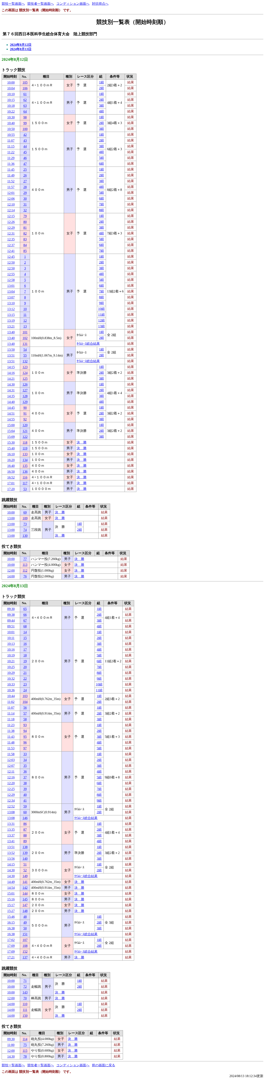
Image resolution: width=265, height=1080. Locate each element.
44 (25, 146)
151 (25, 934)
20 (25, 667)
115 (25, 1050)
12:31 (11, 233)
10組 (101, 308)
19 (25, 661)
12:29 (11, 227)
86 (25, 824)
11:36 (10, 164)
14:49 (11, 882)
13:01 (11, 285)
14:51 (11, 413)
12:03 (11, 760)
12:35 (11, 239)
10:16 (11, 649)
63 (25, 105)
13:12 (11, 309)
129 (25, 402)
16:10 (11, 454)
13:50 (11, 349)
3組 (101, 105)
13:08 (11, 812)
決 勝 (82, 442)
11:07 (10, 140)
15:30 (11, 442)
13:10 (11, 303)
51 (25, 864)
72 (25, 986)
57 (25, 713)
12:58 (11, 280)
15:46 (11, 916)
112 (25, 570)
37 (25, 777)
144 (25, 893)
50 (25, 928)
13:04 (11, 291)
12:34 (11, 800)
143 (25, 992)
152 (25, 951)
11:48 (10, 742)
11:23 (10, 725)
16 (25, 643)
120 (25, 425)
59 (25, 806)
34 (25, 760)
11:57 (10, 187)
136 (25, 471)
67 (25, 620)
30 (25, 198)
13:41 (11, 841)
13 (25, 326)
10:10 (11, 94)
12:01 (11, 193)
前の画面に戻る (103, 1065)
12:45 (11, 256)
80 (25, 222)
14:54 (11, 887)
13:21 (11, 326)
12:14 (11, 210)
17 (25, 649)
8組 (101, 210)
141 (25, 882)
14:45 (11, 407)
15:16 (11, 899)
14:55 (11, 419)
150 (25, 1015)
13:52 (11, 853)
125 (25, 378)
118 (25, 442)
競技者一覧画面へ (40, 3)
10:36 (11, 690)
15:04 (11, 431)
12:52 (11, 806)
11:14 (10, 713)
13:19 (11, 320)
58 (25, 719)
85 (25, 251)
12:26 (11, 222)
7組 (101, 204)
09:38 (11, 614)
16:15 (11, 922)
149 (25, 876)
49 (25, 922)
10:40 (11, 123)
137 (25, 957)
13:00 (11, 518)
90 (25, 407)
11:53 (10, 748)
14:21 (11, 378)
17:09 (11, 945)
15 (25, 638)
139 (25, 853)
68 (25, 626)
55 (25, 355)
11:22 (10, 152)
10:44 (11, 696)
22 (25, 678)
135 (25, 466)
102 (25, 338)
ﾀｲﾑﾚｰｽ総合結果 (88, 343)
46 (25, 158)
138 (25, 847)
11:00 (10, 1045)
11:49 (10, 175)
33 (25, 754)
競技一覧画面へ (13, 3)
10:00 (11, 82)
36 (25, 771)
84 (25, 245)
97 (25, 748)
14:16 (11, 373)
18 (25, 655)
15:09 (11, 436)
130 (25, 535)
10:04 (11, 88)
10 (25, 309)
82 (25, 233)
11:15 (10, 146)
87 (25, 829)
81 (25, 227)
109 (25, 518)
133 (25, 454)
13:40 (11, 332)
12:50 (11, 262)
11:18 (10, 719)
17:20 (11, 489)
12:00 (11, 570)
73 (25, 524)
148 (25, 911)
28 (25, 187)
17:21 (11, 957)
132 (25, 361)
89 (25, 841)
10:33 (11, 684)
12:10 (11, 204)
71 (25, 981)
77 (25, 559)
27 (25, 181)
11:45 (10, 169)
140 (25, 858)
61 (25, 94)
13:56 (11, 858)
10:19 (11, 655)
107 (25, 940)
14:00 (11, 576)
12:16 (11, 777)
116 (25, 477)
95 (25, 736)
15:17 (11, 905)
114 (25, 1039)
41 (25, 800)
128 (25, 396)
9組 (101, 303)
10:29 (11, 673)
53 (25, 489)
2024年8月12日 (20, 44)
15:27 (11, 911)
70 (25, 998)
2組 (101, 88)
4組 (101, 111)
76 (25, 576)
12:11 (10, 771)
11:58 (10, 754)
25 (25, 169)
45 (25, 152)
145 (25, 899)
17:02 (11, 940)
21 (25, 673)
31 (25, 204)
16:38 (11, 928)
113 (25, 564)
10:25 (11, 667)
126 (25, 384)
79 (25, 216)
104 (25, 702)
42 (25, 134)
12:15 (11, 216)
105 (25, 82)
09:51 (11, 626)
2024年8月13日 (20, 49)
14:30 (11, 384)
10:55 (11, 134)
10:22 (11, 111)
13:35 (11, 829)
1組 (101, 82)
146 (25, 818)
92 (25, 419)
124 (25, 373)
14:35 (11, 396)
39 (25, 789)
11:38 (10, 731)
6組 (101, 163)
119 (25, 448)
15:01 (11, 893)
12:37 (11, 245)
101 (25, 332)
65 (25, 609)
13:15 (11, 315)
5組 (101, 158)
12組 (101, 320)
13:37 (11, 835)
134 (25, 460)
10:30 (11, 117)
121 (25, 431)
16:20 (11, 460)
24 (25, 690)
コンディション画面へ (72, 3)
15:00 (11, 425)
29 (25, 193)
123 (25, 367)
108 (25, 945)
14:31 (11, 390)
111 (25, 1010)
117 (25, 483)
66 (25, 614)
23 (25, 684)
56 (25, 707)
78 (25, 1056)
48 (25, 916)
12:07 (11, 765)
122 (25, 436)
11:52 (10, 181)
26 (25, 175)
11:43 (10, 736)
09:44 (11, 620)
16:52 (11, 477)
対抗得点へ (100, 3)
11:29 (10, 158)
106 (25, 88)
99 (25, 123)
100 (25, 129)
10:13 (11, 643)
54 (25, 349)
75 (25, 1045)
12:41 (11, 251)
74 (25, 530)
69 (25, 512)
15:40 (11, 448)
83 (25, 239)
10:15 (11, 100)
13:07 (11, 297)
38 (25, 783)
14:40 (11, 402)
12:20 (11, 783)
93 (25, 725)
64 (25, 111)
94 (25, 731)
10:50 (11, 129)
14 (25, 632)
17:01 (11, 483)
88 (25, 835)
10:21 (11, 661)
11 (24, 315)
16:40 (11, 466)
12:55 (11, 274)
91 (25, 413)
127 (25, 390)
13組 (101, 326)
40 (25, 794)
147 (25, 905)
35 (25, 765)
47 (25, 164)
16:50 (11, 471)
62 (25, 100)
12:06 (11, 198)
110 (25, 1004)
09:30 (11, 609)
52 (25, 870)
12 (25, 320)
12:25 (11, 789)
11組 (101, 314)
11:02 (10, 702)
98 (25, 117)
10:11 (10, 638)
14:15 (11, 367)
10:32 (11, 678)
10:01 (11, 632)
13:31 (11, 824)
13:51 (11, 355)
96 (25, 742)
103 (25, 696)
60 (25, 812)
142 (25, 887)
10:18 (11, 105)
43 (25, 140)
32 (25, 210)
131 (25, 344)
